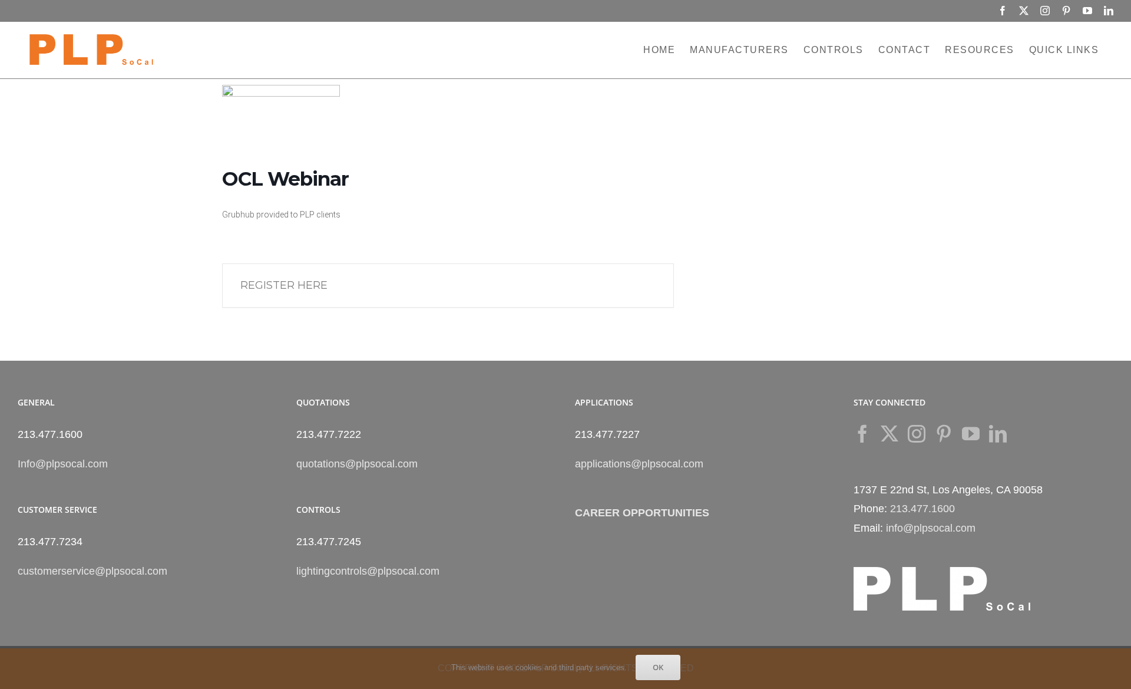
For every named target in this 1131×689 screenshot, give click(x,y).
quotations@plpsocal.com (357, 464)
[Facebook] (862, 434)
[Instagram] (916, 434)
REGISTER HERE (284, 285)
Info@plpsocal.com (63, 464)
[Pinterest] (944, 434)
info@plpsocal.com (930, 528)
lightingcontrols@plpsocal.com (367, 571)
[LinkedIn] (998, 434)
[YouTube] (971, 434)
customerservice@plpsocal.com (92, 571)
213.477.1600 (922, 509)
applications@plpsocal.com (639, 464)
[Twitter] (889, 434)
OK (658, 667)
